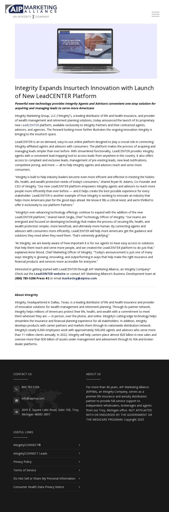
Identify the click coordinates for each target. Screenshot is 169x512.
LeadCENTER (30, 125)
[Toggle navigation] (155, 14)
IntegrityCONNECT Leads (30, 453)
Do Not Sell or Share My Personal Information (44, 478)
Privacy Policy (22, 462)
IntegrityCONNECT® (27, 445)
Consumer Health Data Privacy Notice (38, 487)
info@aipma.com (33, 398)
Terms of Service (24, 470)
